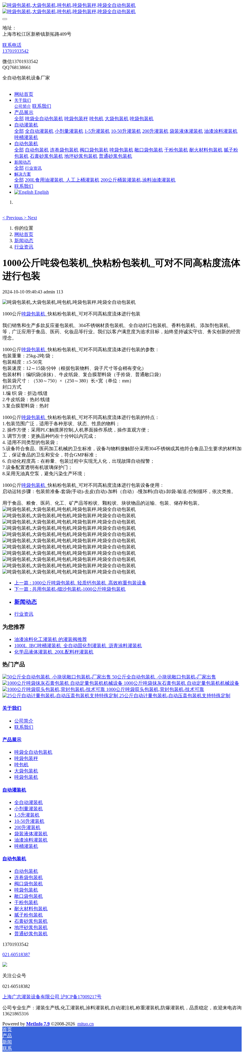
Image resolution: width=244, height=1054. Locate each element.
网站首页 (23, 94)
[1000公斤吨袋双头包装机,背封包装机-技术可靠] (54, 689)
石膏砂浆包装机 (31, 921)
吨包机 (21, 764)
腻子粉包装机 (28, 914)
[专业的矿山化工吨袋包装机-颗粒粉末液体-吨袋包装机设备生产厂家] (122, 8)
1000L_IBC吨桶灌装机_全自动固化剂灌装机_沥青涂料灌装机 (78, 645)
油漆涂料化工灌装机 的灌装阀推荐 (50, 639)
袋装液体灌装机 (31, 833)
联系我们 (23, 727)
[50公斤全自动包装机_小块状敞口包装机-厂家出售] (57, 676)
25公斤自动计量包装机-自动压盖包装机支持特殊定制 (174, 695)
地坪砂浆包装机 (31, 927)
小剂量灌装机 (28, 808)
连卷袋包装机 (28, 877)
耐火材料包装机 (31, 908)
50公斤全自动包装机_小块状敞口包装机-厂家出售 (164, 676)
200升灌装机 (27, 827)
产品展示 (11, 739)
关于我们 (11, 708)
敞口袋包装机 (28, 896)
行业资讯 (23, 246)
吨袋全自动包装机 (33, 752)
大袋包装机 (26, 770)
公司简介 (23, 720)
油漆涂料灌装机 (31, 839)
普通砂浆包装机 (31, 933)
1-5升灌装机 (27, 814)
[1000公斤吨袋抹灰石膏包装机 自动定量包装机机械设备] (63, 683)
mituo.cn (85, 1023)
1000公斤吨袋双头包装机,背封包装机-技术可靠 (155, 689)
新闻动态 (23, 240)
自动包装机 (14, 858)
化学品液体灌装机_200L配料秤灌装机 (53, 651)
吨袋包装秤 (26, 758)
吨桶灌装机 (26, 846)
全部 (19, 118)
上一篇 (80, 582)
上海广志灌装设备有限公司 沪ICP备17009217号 (51, 996)
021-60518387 (16, 954)
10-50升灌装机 (29, 821)
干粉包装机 (26, 902)
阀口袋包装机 (28, 883)
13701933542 (15, 51)
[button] (13, 217)
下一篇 (70, 589)
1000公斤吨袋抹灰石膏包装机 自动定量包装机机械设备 (181, 683)
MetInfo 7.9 (38, 1023)
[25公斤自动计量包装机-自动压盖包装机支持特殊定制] (60, 695)
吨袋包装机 (33, 313)
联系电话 (11, 45)
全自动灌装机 (28, 802)
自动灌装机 (14, 789)
